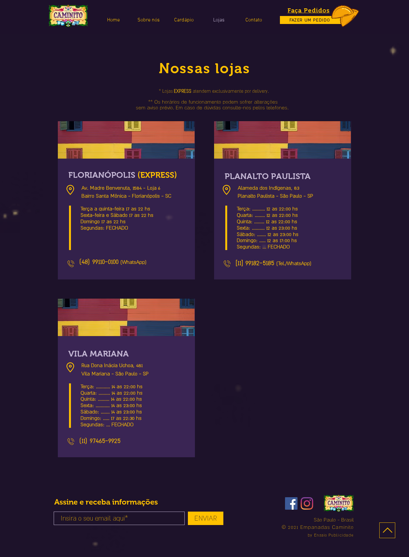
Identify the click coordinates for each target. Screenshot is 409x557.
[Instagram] (307, 503)
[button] (253, 20)
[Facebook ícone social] (291, 503)
